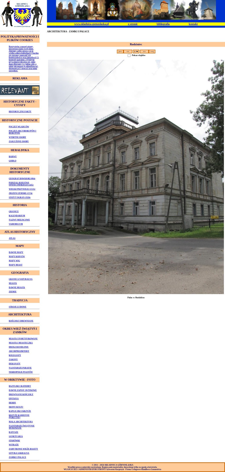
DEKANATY (14, 364)
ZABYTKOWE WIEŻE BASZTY (23, 449)
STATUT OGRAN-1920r (20, 197)
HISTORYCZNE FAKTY (20, 111)
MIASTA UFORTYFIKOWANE (23, 339)
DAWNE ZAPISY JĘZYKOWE (23, 390)
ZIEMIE (12, 292)
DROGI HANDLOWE (19, 347)
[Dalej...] (136, 177)
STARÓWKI (14, 440)
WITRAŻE (14, 445)
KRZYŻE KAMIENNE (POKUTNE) (19, 416)
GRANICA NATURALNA (21, 279)
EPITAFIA (14, 399)
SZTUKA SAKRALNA (19, 453)
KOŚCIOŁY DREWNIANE (21, 321)
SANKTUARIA (16, 436)
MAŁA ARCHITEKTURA (21, 422)
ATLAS (12, 238)
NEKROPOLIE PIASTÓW (21, 372)
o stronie (133, 23)
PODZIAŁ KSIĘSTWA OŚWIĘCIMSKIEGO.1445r (21, 184)
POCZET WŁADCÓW (19, 127)
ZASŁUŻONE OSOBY (19, 141)
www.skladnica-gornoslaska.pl (91, 23)
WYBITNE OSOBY (17, 137)
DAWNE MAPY (16, 252)
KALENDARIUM (17, 216)
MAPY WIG (14, 261)
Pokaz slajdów (138, 55)
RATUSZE (13, 432)
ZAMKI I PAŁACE (17, 457)
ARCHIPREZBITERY (19, 351)
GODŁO (12, 161)
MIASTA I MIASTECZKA (21, 343)
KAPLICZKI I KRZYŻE (20, 411)
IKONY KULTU (16, 407)
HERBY (12, 403)
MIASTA (13, 283)
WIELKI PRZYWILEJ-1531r (22, 189)
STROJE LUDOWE (17, 307)
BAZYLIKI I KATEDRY (20, 386)
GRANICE (14, 211)
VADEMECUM (16, 224)
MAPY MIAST (15, 265)
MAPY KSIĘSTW (17, 256)
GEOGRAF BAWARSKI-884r (22, 178)
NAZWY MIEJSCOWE (19, 220)
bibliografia (163, 23)
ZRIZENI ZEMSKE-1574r (21, 193)
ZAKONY (13, 359)
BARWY (13, 157)
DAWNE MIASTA (17, 287)
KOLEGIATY (15, 355)
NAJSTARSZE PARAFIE (20, 368)
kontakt (193, 23)
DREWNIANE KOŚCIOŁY (21, 394)
